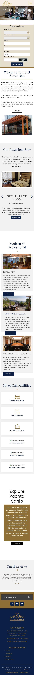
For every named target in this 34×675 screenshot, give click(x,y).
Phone (6, 46)
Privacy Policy (24, 672)
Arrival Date (8, 29)
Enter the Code (9, 57)
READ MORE (17, 111)
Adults (6, 51)
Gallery (8, 656)
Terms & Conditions (12, 672)
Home (8, 651)
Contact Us (9, 659)
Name (6, 40)
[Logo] (8, 2)
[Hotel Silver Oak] (17, 618)
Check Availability (17, 64)
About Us (9, 654)
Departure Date (9, 35)
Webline (26, 670)
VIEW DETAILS (16, 217)
